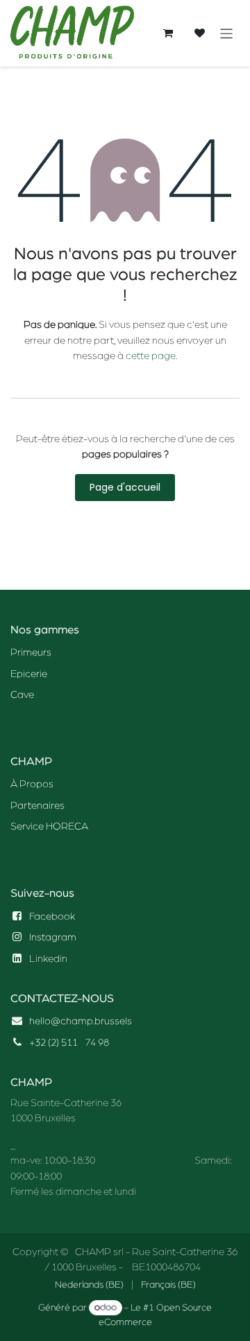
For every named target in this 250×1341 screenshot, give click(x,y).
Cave (22, 695)
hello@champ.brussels (80, 1021)
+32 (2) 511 (53, 1042)
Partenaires (37, 805)
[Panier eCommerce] (168, 33)
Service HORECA (49, 826)
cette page (151, 356)
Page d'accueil (125, 487)
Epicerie (28, 674)
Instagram (52, 937)
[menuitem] (89, 1285)
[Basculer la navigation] (226, 32)
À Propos (31, 784)
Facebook (52, 916)
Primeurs (30, 652)
